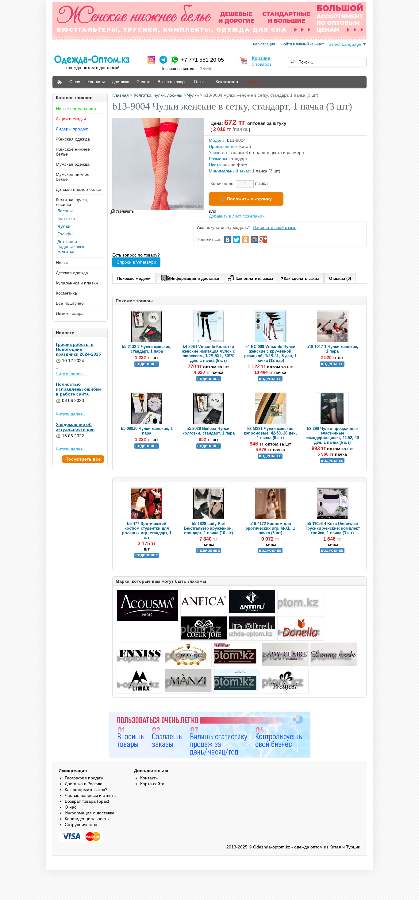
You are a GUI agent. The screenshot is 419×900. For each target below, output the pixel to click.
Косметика (66, 293)
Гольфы (65, 233)
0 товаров (261, 64)
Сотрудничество (81, 824)
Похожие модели (134, 278)
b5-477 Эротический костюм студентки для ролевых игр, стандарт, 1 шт (146, 530)
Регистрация (264, 44)
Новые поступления (76, 108)
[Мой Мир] (254, 239)
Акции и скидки (71, 118)
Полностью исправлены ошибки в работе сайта (78, 389)
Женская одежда (73, 139)
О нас (74, 81)
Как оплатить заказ (254, 278)
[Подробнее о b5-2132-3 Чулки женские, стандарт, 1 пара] (146, 365)
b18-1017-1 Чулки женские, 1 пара (332, 348)
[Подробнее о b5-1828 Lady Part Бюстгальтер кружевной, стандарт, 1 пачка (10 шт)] (208, 552)
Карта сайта (152, 783)
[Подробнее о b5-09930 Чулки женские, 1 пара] (146, 447)
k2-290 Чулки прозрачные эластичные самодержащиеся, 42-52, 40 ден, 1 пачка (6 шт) (332, 435)
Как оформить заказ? (86, 789)
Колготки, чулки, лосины (158, 95)
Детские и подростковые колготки (71, 246)
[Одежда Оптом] (59, 82)
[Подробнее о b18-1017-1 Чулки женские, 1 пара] (332, 365)
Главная (120, 95)
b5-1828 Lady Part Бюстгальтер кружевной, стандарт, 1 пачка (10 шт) (208, 528)
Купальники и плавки (77, 282)
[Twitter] (236, 239)
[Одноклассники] (245, 239)
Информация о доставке (194, 278)
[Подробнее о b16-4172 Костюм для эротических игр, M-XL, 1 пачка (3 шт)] (270, 552)
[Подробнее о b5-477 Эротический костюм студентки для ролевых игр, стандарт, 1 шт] (146, 556)
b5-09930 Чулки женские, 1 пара (147, 430)
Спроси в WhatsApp (136, 262)
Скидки (253, 81)
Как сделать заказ (301, 278)
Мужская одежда (73, 164)
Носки (62, 262)
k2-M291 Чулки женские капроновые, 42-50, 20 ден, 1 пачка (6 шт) (270, 433)
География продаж (84, 777)
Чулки (64, 226)
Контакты (96, 81)
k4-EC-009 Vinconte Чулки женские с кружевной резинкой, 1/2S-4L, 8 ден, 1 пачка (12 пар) (270, 353)
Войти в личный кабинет (302, 44)
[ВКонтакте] (227, 239)
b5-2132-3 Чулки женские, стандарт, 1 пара (146, 348)
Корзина (261, 58)
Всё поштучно (70, 303)
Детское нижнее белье (78, 189)
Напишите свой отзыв (274, 227)
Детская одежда (72, 272)
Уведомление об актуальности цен (75, 427)
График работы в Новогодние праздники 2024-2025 (78, 349)
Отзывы (201, 81)
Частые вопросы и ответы (91, 795)
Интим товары (70, 313)
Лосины (65, 210)
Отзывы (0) (340, 278)
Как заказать (227, 81)
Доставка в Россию (83, 783)
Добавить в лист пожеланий (237, 216)
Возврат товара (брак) (87, 801)
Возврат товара (172, 81)
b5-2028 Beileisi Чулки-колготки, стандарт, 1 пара (209, 430)
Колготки (66, 218)
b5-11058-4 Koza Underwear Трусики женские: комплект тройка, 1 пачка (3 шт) (332, 528)
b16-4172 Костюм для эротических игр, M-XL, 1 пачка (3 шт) (270, 528)
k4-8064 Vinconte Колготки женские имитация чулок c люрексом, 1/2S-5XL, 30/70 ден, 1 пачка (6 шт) (208, 353)
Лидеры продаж (72, 128)
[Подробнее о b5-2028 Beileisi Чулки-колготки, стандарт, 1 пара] (208, 447)
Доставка (120, 81)
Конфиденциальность (87, 818)
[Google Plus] (263, 239)
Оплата (143, 81)
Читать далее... (71, 373)
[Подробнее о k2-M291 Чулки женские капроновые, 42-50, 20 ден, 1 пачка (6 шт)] (270, 457)
